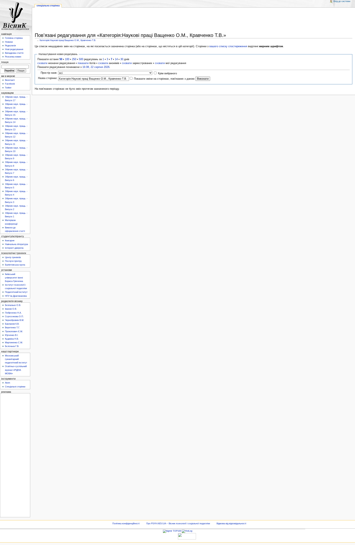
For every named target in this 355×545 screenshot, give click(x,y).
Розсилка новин (13, 56)
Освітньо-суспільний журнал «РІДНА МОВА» (16, 369)
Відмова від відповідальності (231, 523)
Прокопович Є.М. (14, 331)
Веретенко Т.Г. (12, 327)
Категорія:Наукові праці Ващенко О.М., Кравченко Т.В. (68, 40)
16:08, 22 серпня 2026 (95, 67)
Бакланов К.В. (12, 324)
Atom (7, 382)
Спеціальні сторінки (15, 386)
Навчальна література (16, 244)
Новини (9, 42)
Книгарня (9, 240)
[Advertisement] (193, 20)
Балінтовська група (15, 264)
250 (74, 59)
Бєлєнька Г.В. (12, 346)
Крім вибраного (167, 73)
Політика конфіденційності (125, 523)
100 (67, 59)
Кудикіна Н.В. (12, 339)
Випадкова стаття (14, 53)
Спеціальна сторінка (48, 5)
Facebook (10, 83)
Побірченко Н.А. (13, 312)
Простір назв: (49, 72)
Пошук (4, 62)
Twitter (8, 87)
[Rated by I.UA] (187, 536)
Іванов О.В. (11, 309)
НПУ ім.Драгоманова (16, 296)
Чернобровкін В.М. (14, 320)
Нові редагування (14, 49)
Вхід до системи (341, 1)
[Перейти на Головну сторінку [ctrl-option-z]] (16, 16)
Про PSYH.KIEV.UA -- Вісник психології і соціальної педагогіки (178, 523)
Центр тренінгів (13, 257)
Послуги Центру (13, 261)
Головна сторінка (14, 38)
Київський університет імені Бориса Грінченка (14, 277)
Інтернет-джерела (14, 248)
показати (83, 63)
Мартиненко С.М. (14, 342)
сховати (42, 63)
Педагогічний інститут (16, 292)
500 (81, 59)
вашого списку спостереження (228, 46)
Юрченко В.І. (11, 335)
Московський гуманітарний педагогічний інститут (16, 359)
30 (121, 59)
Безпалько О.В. (13, 305)
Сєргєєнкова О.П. (14, 316)
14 (116, 59)
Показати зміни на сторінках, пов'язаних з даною (164, 78)
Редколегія (10, 45)
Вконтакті (10, 80)
